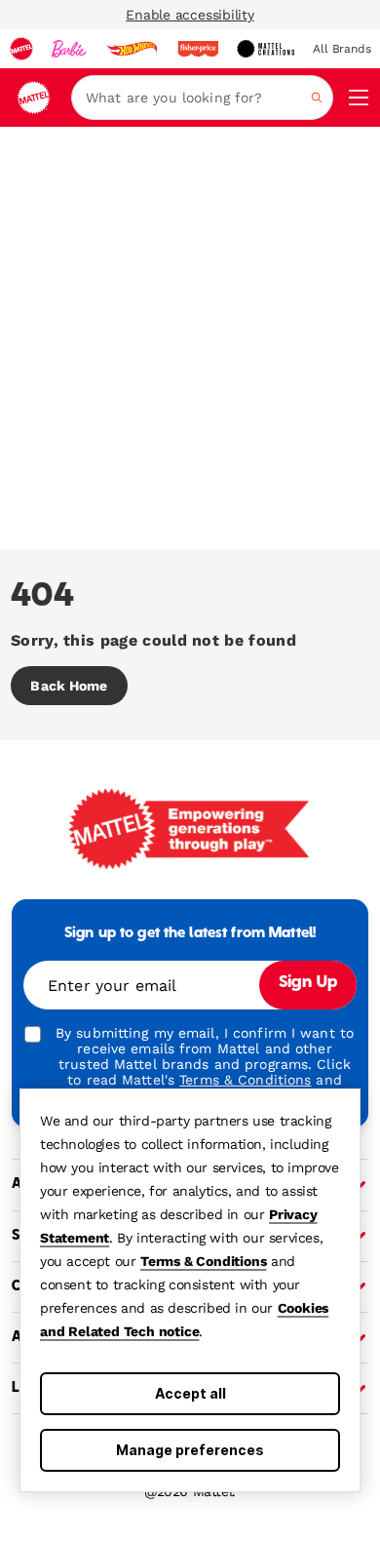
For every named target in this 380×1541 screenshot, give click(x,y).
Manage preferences (190, 1450)
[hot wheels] (131, 48)
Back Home (68, 685)
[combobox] (202, 97)
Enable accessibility (190, 14)
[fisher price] (198, 48)
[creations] (265, 48)
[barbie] (69, 48)
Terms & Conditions (203, 1261)
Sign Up (308, 983)
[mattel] (21, 48)
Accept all (190, 1393)
